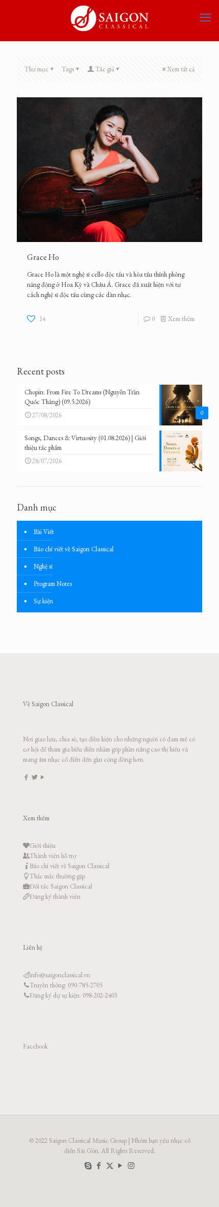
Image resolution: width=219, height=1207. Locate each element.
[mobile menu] (205, 17)
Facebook (35, 1046)
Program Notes (53, 583)
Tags (68, 69)
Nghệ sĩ (43, 566)
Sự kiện (43, 601)
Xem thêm (181, 318)
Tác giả (104, 69)
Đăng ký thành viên (55, 896)
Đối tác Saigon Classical (61, 886)
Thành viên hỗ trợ (53, 855)
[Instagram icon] (131, 1165)
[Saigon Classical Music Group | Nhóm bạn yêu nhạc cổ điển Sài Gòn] (109, 18)
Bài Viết (44, 531)
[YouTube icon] (120, 1165)
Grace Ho (43, 257)
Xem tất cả (181, 69)
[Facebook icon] (99, 1165)
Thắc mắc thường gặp (57, 876)
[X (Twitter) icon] (110, 1165)
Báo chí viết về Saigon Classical (74, 549)
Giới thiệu (43, 845)
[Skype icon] (88, 1165)
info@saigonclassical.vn (60, 975)
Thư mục (36, 69)
